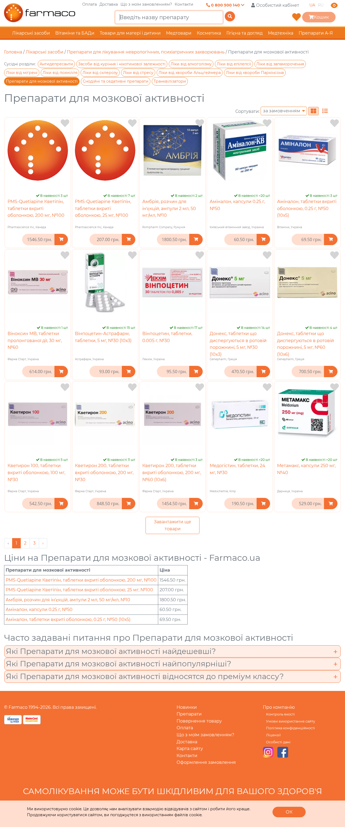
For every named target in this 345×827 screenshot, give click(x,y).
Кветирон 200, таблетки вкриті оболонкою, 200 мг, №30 (104, 472)
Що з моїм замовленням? (146, 4)
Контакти (184, 4)
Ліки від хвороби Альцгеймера (189, 72)
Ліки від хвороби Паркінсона (255, 72)
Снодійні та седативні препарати (116, 81)
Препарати (189, 714)
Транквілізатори (170, 81)
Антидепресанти (56, 64)
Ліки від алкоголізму (191, 64)
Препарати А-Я (316, 33)
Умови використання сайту (290, 721)
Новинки (187, 707)
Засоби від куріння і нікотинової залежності (121, 64)
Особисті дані (278, 742)
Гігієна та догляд (244, 33)
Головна (13, 52)
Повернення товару (199, 721)
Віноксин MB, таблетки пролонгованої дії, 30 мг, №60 (35, 340)
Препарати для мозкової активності (42, 81)
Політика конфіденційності (290, 728)
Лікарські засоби (31, 33)
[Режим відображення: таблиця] (325, 111)
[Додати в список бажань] (65, 123)
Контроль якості (280, 714)
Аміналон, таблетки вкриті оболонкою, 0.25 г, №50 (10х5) (306, 208)
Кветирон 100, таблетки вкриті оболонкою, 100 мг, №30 (36, 472)
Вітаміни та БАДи (74, 33)
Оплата (89, 4)
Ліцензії (273, 735)
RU (320, 5)
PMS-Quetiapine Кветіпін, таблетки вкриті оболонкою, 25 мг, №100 (103, 208)
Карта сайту (190, 748)
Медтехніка (280, 33)
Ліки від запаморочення (280, 64)
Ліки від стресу (138, 72)
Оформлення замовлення (206, 762)
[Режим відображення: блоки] (313, 111)
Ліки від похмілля (60, 72)
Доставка (108, 4)
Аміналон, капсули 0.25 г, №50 (39, 609)
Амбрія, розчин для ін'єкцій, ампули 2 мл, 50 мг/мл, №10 (169, 208)
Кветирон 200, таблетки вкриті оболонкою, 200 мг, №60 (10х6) (171, 472)
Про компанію (279, 707)
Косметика (209, 33)
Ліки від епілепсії (234, 64)
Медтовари (178, 33)
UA (312, 5)
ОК (289, 812)
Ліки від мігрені (21, 72)
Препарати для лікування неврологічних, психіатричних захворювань (146, 52)
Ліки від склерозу (100, 72)
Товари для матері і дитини (130, 33)
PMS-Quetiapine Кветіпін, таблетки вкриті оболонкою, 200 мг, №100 (36, 208)
